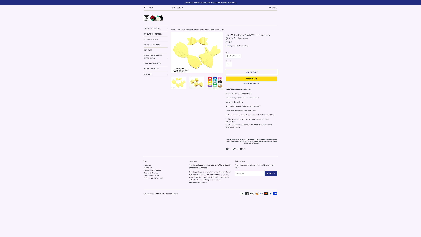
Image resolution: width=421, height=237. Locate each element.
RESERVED (156, 74)
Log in (173, 8)
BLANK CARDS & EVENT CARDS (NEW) (156, 56)
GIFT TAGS (148, 50)
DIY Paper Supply (160, 194)
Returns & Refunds (151, 173)
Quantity (228, 61)
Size (227, 52)
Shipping (229, 46)
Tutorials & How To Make (153, 178)
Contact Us (148, 168)
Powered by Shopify (172, 194)
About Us (147, 165)
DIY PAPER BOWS (151, 39)
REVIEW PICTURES (151, 69)
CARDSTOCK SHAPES (156, 29)
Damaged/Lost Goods (152, 175)
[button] (251, 78)
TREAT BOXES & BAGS (152, 63)
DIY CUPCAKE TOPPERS (153, 34)
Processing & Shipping (152, 170)
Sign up (180, 8)
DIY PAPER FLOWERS (152, 45)
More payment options (252, 83)
